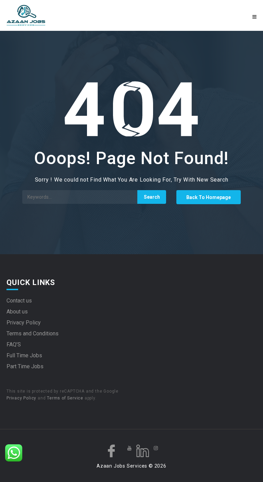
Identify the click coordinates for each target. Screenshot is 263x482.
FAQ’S (14, 344)
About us (17, 311)
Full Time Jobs (24, 355)
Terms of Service (65, 398)
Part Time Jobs (25, 366)
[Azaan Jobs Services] (68, 15)
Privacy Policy (24, 322)
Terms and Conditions (33, 333)
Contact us (19, 300)
